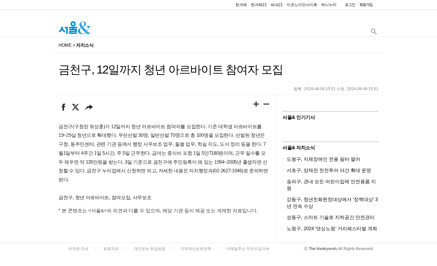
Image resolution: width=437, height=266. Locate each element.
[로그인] (348, 6)
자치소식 (84, 45)
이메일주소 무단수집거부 (247, 248)
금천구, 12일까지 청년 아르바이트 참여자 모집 (171, 69)
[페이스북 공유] (63, 107)
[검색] (373, 33)
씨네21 (277, 5)
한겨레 (241, 5)
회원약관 (111, 248)
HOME (65, 45)
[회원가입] (366, 6)
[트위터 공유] (75, 107)
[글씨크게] (256, 105)
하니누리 (329, 5)
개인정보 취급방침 (149, 248)
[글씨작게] (266, 105)
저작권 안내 (78, 248)
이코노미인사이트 (302, 5)
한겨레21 (259, 5)
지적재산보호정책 (195, 248)
